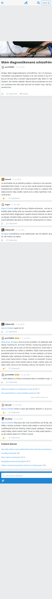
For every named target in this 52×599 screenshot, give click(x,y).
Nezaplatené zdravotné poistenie (13, 461)
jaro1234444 (8, 208)
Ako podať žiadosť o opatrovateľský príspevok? (19, 393)
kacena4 (6, 342)
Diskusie (4, 55)
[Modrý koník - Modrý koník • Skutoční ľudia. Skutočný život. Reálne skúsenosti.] (26, 3)
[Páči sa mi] (3, 93)
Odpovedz (13, 94)
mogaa (6, 234)
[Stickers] (3, 481)
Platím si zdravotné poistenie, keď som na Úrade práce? (22, 465)
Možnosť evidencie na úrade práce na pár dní (18, 389)
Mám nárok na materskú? (11, 457)
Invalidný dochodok (8, 453)
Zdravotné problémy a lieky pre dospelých (28, 55)
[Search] (38, 3)
